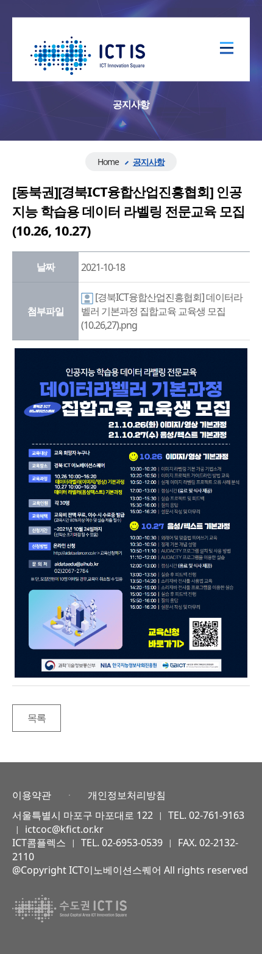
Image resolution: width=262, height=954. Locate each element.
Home (108, 161)
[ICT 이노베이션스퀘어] (87, 54)
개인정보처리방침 (127, 795)
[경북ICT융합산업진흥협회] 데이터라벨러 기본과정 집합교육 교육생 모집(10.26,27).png (162, 311)
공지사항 (149, 161)
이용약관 (31, 795)
